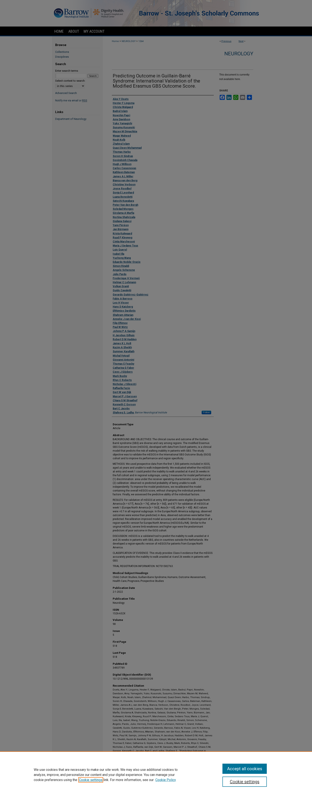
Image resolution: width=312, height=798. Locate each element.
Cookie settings (91, 780)
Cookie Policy (165, 780)
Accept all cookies (244, 768)
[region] (156, 774)
